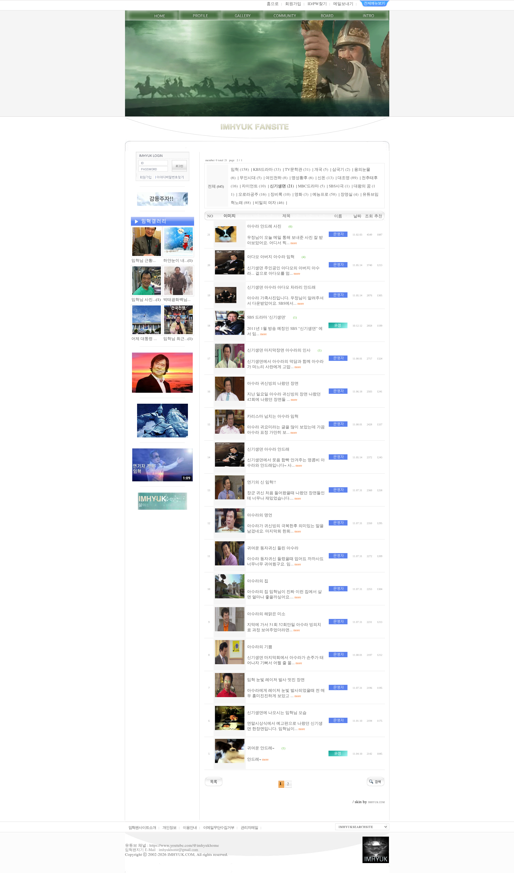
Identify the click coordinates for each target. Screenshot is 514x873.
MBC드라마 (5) (311, 185)
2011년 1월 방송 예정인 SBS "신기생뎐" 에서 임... (285, 331)
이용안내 (190, 827)
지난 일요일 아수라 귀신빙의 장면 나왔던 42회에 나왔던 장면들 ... (284, 396)
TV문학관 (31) (297, 169)
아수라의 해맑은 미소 (266, 613)
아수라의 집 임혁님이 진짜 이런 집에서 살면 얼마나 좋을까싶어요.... (284, 594)
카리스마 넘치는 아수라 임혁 (272, 416)
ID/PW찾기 (317, 3)
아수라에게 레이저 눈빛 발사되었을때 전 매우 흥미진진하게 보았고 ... (286, 692)
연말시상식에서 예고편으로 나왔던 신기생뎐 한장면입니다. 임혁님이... (285, 725)
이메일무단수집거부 (219, 827)
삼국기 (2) (341, 169)
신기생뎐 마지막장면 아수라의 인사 (279, 350)
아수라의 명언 (259, 514)
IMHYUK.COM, (181, 854)
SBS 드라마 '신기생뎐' (266, 317)
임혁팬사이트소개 (142, 827)
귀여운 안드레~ (260, 747)
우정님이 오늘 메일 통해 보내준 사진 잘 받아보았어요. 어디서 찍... (285, 240)
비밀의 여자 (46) (269, 202)
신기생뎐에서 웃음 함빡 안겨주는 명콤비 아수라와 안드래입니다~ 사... (286, 462)
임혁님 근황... (143, 260)
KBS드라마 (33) (267, 169)
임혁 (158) (240, 169)
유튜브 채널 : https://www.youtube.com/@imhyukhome (172, 845)
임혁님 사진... (143, 299)
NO (209, 215)
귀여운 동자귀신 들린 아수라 (272, 547)
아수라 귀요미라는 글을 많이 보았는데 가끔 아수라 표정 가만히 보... (286, 429)
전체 (212, 186)
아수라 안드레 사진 (264, 226)
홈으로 (273, 3)
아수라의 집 (257, 580)
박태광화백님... (177, 299)
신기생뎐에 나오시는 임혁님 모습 (277, 712)
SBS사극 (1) (339, 185)
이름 (338, 215)
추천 (379, 215)
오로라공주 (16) (252, 194)
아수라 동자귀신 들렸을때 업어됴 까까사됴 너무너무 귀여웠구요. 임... (285, 561)
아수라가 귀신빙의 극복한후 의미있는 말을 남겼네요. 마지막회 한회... (285, 528)
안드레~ (258, 759)
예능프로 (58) (324, 194)
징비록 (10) (280, 194)
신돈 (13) (326, 177)
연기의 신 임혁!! (261, 482)
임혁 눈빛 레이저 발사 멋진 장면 (276, 679)
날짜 (357, 215)
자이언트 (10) (254, 185)
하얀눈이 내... (175, 260)
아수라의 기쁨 (259, 646)
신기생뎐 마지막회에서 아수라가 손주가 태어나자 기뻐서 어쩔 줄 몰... (285, 660)
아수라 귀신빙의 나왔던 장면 (272, 383)
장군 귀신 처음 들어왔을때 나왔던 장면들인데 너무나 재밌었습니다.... (286, 495)
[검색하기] (375, 781)
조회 (369, 215)
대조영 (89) (348, 177)
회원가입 (293, 3)
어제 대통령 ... (144, 338)
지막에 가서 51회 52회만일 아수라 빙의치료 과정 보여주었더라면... (284, 627)
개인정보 (169, 827)
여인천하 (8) (277, 177)
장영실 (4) (349, 194)
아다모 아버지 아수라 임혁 (270, 256)
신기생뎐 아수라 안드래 (268, 449)
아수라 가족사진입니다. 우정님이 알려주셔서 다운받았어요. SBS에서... (285, 300)
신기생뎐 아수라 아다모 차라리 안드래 (281, 287)
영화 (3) (301, 194)
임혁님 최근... (175, 338)
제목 (286, 215)
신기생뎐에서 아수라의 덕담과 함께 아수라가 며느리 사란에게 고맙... (285, 363)
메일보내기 (343, 3)
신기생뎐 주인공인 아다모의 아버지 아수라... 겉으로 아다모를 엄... (283, 270)
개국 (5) (321, 169)
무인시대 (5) (251, 177)
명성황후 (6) (302, 177)
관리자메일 (249, 827)
